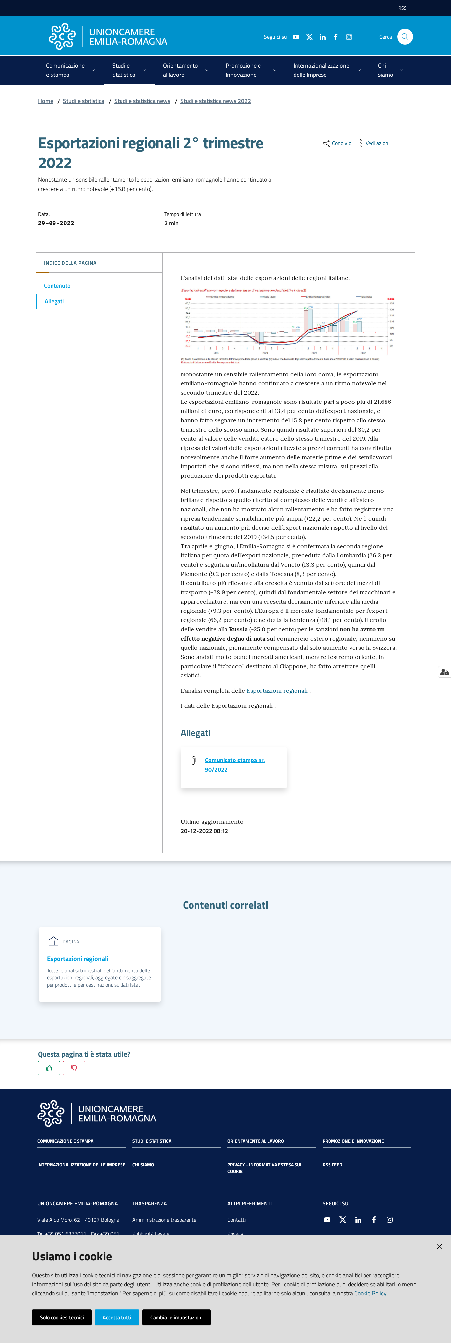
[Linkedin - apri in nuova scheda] (320, 36)
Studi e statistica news (142, 100)
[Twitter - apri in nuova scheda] (306, 36)
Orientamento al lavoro (255, 1141)
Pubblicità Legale (150, 1234)
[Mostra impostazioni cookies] (444, 672)
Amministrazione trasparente (164, 1220)
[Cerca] (405, 37)
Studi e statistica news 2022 (215, 100)
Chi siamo (143, 1164)
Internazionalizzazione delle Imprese (81, 1164)
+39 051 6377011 (65, 1234)
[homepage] (108, 36)
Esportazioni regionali (277, 690)
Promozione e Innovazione (353, 1141)
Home (45, 100)
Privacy (235, 1234)
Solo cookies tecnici (62, 1317)
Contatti (236, 1220)
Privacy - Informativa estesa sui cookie (264, 1168)
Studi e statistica (83, 100)
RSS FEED (332, 1164)
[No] (74, 1068)
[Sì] (49, 1068)
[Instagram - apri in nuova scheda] (346, 36)
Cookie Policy (370, 1293)
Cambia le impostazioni (176, 1317)
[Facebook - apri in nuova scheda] (333, 36)
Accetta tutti (117, 1317)
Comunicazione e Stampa (65, 1141)
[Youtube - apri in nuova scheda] (293, 36)
